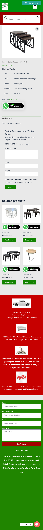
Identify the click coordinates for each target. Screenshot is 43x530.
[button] (35, 6)
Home (4, 62)
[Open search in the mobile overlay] (21, 19)
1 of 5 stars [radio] (19, 145)
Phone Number (7, 411)
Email (7, 171)
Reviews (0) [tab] (7, 118)
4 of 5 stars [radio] (26, 145)
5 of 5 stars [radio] (28, 145)
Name (7, 162)
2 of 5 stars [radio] (21, 145)
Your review (11, 148)
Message (5, 428)
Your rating (11, 144)
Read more (9, 240)
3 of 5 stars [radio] (23, 145)
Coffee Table (12, 62)
